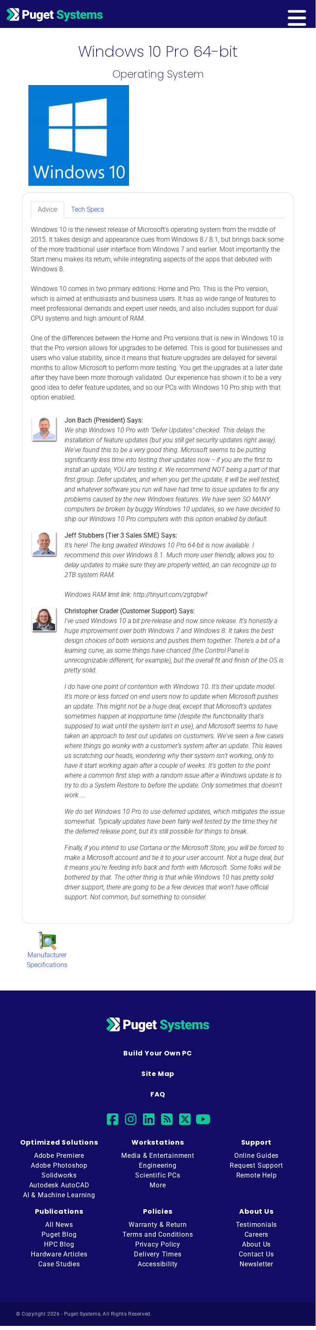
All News (59, 1224)
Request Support (256, 1165)
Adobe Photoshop (59, 1165)
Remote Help (256, 1175)
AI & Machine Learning (59, 1195)
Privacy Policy (157, 1244)
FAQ (157, 1094)
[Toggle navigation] (310, 14)
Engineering (158, 1165)
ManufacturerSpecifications (47, 960)
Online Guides (256, 1155)
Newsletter (256, 1264)
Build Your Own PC (157, 1053)
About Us (256, 1244)
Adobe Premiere (59, 1155)
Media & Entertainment (157, 1155)
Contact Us (256, 1254)
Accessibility (158, 1264)
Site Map (157, 1073)
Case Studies (59, 1264)
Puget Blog (59, 1234)
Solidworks (59, 1175)
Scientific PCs (157, 1175)
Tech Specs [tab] (87, 209)
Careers (256, 1234)
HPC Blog (59, 1244)
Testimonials (256, 1224)
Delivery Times (157, 1254)
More (158, 1185)
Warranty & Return (158, 1224)
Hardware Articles (59, 1254)
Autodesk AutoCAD (59, 1185)
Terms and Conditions (157, 1234)
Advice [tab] (47, 209)
